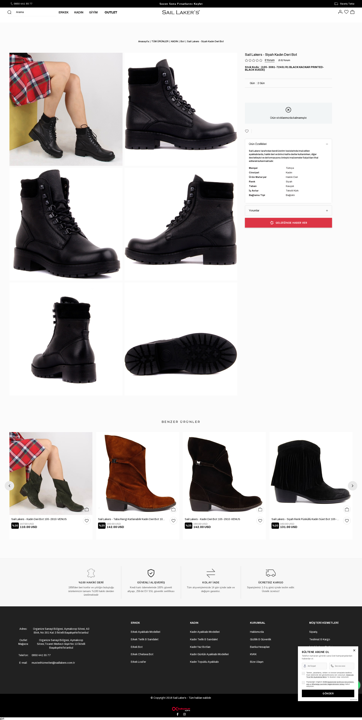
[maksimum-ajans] (181, 709)
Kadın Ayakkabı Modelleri (205, 631)
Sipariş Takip (347, 3)
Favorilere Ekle (86, 520)
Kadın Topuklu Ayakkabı (204, 661)
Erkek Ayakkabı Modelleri (145, 631)
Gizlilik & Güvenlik (260, 639)
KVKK (253, 654)
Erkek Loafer (138, 661)
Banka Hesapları (260, 647)
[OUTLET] (110, 12)
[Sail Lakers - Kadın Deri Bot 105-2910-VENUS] (50, 473)
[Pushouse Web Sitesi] (353, 699)
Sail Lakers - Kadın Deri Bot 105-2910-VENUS (39, 519)
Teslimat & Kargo (319, 639)
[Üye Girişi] (340, 12)
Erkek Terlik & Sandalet (145, 639)
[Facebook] (178, 714)
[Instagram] (185, 714)
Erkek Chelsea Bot (142, 654)
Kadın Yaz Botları (200, 647)
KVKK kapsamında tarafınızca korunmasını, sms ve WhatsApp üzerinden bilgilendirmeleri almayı (330, 683)
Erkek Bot (137, 647)
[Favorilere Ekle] (248, 131)
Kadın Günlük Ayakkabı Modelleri (209, 654)
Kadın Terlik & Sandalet (204, 639)
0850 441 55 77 (23, 3)
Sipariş (313, 631)
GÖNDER (328, 693)
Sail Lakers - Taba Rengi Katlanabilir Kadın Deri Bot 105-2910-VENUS (132, 519)
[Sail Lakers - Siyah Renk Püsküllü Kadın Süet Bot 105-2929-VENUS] (311, 473)
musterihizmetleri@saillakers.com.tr (53, 662)
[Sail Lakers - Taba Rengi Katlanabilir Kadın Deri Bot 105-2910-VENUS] (137, 473)
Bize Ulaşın (256, 661)
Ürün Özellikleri (258, 144)
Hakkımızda (257, 631)
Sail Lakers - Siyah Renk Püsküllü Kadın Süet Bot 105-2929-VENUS (305, 519)
